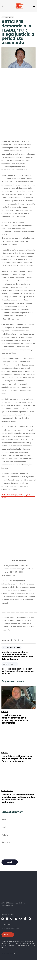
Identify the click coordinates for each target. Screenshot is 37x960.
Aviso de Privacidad (8, 954)
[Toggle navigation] (29, 6)
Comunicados (8, 17)
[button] (3, 6)
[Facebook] (11, 640)
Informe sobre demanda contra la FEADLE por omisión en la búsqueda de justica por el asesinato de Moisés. (18, 495)
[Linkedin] (22, 640)
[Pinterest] (19, 640)
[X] (15, 640)
